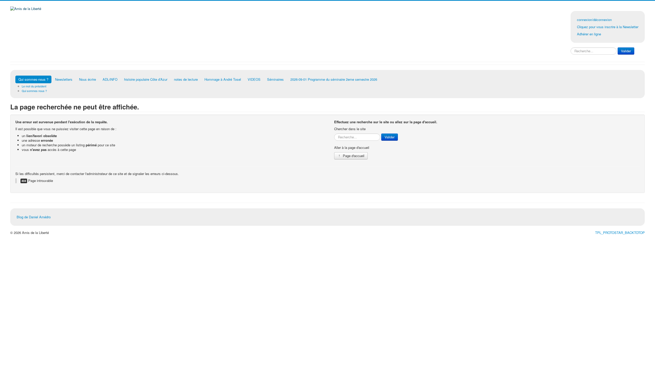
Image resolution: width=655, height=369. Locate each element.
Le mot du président (34, 86)
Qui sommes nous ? (34, 91)
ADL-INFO (110, 79)
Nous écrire (87, 79)
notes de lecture (186, 79)
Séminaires (275, 79)
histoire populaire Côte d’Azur (145, 79)
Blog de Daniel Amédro (34, 216)
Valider (626, 50)
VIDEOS (254, 79)
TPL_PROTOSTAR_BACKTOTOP (620, 232)
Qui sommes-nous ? (33, 79)
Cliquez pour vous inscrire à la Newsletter (607, 26)
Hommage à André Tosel (222, 79)
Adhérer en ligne (589, 34)
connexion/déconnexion (594, 19)
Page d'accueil (353, 155)
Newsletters (63, 79)
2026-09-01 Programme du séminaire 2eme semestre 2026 (333, 79)
